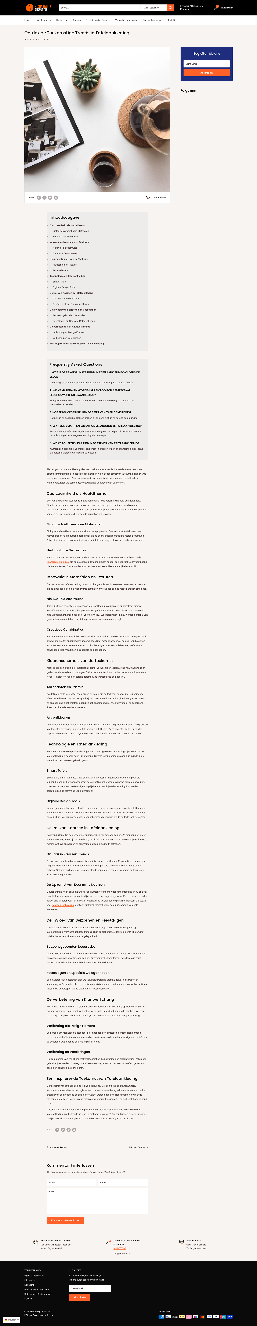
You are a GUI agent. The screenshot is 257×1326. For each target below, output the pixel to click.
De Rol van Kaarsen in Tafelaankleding (71, 293)
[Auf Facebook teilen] (39, 197)
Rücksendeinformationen (36, 1289)
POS (26, 1315)
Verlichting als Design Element (69, 332)
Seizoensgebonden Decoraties (69, 315)
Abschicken (206, 72)
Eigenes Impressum (152, 20)
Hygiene (60, 20)
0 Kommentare (159, 197)
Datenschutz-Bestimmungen (38, 1294)
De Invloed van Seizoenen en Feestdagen (73, 309)
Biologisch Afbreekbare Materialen (71, 231)
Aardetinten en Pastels (65, 264)
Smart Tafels (59, 281)
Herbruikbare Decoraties (66, 236)
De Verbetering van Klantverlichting (70, 326)
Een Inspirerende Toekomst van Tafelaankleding (77, 343)
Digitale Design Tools (64, 287)
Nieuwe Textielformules (65, 248)
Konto (183, 9)
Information (29, 1280)
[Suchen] (170, 7)
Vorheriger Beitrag (58, 1147)
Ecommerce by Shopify (43, 1315)
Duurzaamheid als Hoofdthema (67, 225)
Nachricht (29, 1285)
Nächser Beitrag (137, 1147)
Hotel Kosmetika (43, 20)
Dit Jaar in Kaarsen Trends (67, 298)
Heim (27, 20)
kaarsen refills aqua (58, 562)
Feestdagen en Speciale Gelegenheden (74, 321)
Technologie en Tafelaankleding (68, 276)
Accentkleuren (60, 270)
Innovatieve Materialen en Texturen (69, 242)
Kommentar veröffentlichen (65, 1220)
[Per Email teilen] (56, 197)
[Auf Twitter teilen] (50, 197)
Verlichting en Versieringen (67, 338)
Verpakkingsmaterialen (126, 20)
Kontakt (171, 20)
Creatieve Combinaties (65, 253)
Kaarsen (77, 20)
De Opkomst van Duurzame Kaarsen (72, 304)
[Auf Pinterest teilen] (44, 197)
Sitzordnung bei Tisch (96, 20)
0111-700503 (119, 1248)
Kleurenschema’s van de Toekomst (69, 259)
